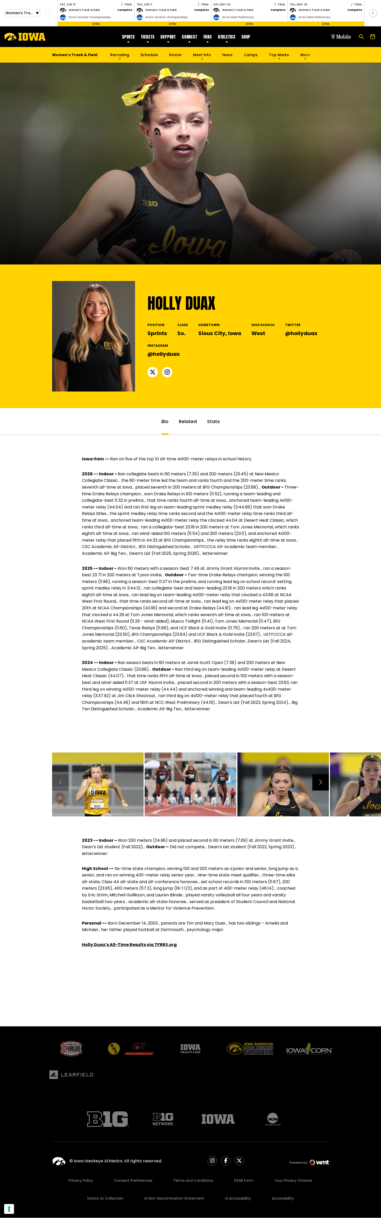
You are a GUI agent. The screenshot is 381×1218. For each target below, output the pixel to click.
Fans (207, 37)
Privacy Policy (81, 1180)
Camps (251, 56)
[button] (373, 13)
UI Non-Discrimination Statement (174, 1198)
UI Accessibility (238, 1198)
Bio (164, 421)
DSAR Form (243, 1180)
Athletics (226, 37)
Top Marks (279, 54)
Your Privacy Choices (293, 1180)
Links (96, 23)
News (227, 54)
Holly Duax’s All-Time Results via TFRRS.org (129, 945)
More (305, 54)
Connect (189, 37)
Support (168, 37)
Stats (213, 421)
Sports (128, 37)
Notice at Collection (105, 1198)
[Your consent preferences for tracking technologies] (9, 1209)
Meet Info (202, 54)
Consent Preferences (133, 1180)
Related (188, 421)
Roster (175, 54)
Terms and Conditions (193, 1180)
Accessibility (283, 1198)
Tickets (147, 37)
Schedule (149, 54)
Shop (246, 37)
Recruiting (119, 54)
